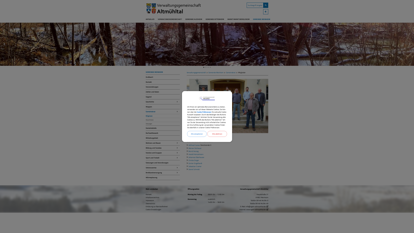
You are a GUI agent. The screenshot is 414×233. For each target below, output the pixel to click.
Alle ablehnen (217, 134)
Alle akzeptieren (197, 134)
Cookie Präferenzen (204, 112)
